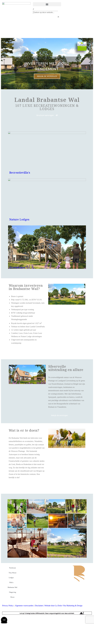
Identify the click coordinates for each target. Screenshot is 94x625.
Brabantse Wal (12, 587)
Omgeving (12, 592)
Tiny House (12, 573)
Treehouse (12, 568)
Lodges (11, 577)
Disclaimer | (39, 606)
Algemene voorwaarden (24, 606)
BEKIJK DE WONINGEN (47, 76)
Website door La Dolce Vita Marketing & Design (63, 606)
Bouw (12, 597)
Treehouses (17, 267)
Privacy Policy (7, 606)
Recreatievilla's (19, 172)
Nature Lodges (19, 219)
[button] (47, 4)
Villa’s (11, 582)
